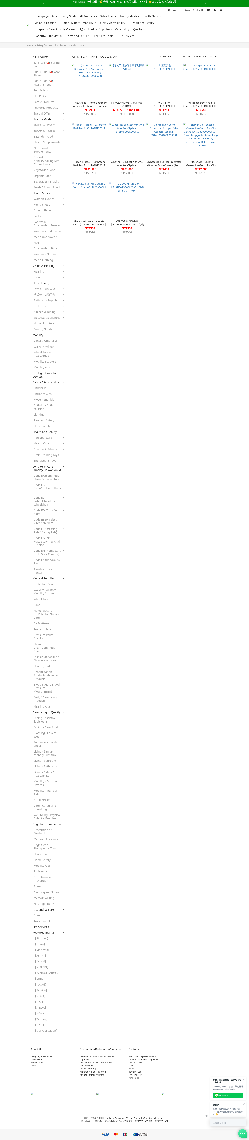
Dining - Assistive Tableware (45, 719)
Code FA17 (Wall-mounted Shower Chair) (79, 646)
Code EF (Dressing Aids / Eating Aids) (45, 530)
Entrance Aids (43, 394)
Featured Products (46, 108)
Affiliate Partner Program (92, 1074)
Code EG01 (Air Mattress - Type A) (80, 541)
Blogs (33, 1065)
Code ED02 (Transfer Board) (78, 522)
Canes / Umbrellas (45, 341)
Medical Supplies (99, 29)
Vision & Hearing (45, 23)
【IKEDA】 (40, 1007)
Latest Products (44, 102)
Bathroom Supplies (46, 300)
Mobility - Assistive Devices (46, 783)
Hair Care (74, 439)
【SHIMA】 (41, 979)
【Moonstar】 (43, 950)
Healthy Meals (128, 16)
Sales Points (108, 16)
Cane (37, 605)
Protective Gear (78, 445)
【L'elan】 (40, 944)
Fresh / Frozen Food (47, 187)
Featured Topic (103, 36)
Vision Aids (75, 284)
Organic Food (42, 176)
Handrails (40, 388)
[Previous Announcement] (44, 3)
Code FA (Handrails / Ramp (47, 561)
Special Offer (42, 113)
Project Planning (88, 1068)
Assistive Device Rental (44, 571)
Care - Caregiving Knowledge (45, 807)
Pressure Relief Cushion (43, 636)
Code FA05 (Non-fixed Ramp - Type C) (80, 615)
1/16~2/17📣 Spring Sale (47, 64)
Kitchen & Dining (45, 312)
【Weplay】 (41, 1019)
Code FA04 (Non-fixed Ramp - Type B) (80, 602)
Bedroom (40, 306)
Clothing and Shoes (46, 892)
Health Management (77, 470)
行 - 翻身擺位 (42, 800)
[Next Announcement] (205, 3)
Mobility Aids (42, 367)
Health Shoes (150, 16)
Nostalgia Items (44, 904)
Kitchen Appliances (80, 325)
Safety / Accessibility (112, 23)
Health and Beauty (142, 23)
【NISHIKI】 (42, 967)
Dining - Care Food (46, 727)
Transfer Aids (42, 629)
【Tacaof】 (41, 984)
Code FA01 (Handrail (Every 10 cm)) (80, 564)
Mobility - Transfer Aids (45, 792)
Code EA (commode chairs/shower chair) (47, 477)
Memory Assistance (46, 839)
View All (31, 45)
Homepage (42, 16)
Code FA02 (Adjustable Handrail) (75, 577)
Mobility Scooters (45, 361)
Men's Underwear (45, 237)
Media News (37, 1062)
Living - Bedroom (45, 761)
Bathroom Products (81, 302)
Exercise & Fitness (45, 449)
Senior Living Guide (64, 16)
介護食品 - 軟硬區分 (46, 125)
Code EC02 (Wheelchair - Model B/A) (81, 502)
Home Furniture (44, 323)
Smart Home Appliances (76, 350)
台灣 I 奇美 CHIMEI (80, 179)
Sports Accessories (80, 456)
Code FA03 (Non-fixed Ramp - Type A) (80, 590)
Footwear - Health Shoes (45, 744)
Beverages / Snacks (46, 181)
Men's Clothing (43, 260)
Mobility (88, 23)
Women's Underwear (47, 231)
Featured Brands (43, 932)
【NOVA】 (40, 996)
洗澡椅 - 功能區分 (44, 295)
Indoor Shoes (42, 210)
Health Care (41, 443)
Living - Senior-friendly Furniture (45, 753)
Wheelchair (41, 599)
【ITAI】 (39, 1002)
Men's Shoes (42, 205)
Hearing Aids (76, 273)
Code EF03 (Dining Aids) (80, 532)
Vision (38, 277)
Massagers (75, 462)
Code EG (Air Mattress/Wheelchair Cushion (47, 541)
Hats (37, 243)
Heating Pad (42, 666)
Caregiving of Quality (129, 29)
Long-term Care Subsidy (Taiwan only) (59, 29)
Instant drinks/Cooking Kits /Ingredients (46, 160)
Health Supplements (47, 142)
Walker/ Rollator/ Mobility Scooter (45, 591)
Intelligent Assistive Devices (45, 374)
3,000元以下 (75, 290)
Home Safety (42, 426)
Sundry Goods (43, 329)
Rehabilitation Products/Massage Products (46, 675)
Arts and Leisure (78, 36)
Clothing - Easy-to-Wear (45, 734)
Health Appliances (80, 319)
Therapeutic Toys (45, 461)
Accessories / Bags (45, 248)
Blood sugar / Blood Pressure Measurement (47, 688)
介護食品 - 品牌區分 (46, 131)
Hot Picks (40, 96)
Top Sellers (41, 90)
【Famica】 (41, 990)
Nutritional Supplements (42, 149)
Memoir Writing (44, 898)
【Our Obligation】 (46, 1031)
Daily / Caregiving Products (45, 699)
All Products (87, 16)
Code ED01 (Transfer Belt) (77, 513)
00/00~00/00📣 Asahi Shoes (47, 73)
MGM (131, 1068)
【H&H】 (39, 1025)
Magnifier (74, 279)
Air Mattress (41, 623)
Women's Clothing (45, 254)
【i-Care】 (40, 1013)
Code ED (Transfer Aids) (45, 512)
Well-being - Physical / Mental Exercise (47, 816)
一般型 (72, 296)
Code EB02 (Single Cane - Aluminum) (80, 488)
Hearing (39, 271)
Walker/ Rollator (44, 346)
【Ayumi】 (40, 961)
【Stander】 (42, 938)
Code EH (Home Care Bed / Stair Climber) (47, 552)
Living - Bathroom (45, 766)
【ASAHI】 (40, 956)
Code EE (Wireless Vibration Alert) (45, 521)
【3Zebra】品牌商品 (46, 973)
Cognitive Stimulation (49, 36)
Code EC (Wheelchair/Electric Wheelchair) (47, 501)
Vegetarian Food (44, 170)
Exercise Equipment (81, 451)
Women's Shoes (44, 199)
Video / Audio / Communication (78, 341)
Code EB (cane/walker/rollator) (47, 488)
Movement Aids (44, 399)
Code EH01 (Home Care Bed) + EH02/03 (80, 555)
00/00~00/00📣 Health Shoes (43, 83)
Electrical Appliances (47, 318)
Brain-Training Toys (46, 455)
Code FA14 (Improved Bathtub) (81, 635)
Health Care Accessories (76, 480)
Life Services (126, 36)
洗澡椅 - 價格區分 (44, 289)
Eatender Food (43, 136)
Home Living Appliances (76, 332)
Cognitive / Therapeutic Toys (45, 846)
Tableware (75, 313)
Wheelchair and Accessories (44, 354)
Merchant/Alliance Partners (93, 1071)
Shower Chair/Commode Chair (44, 647)
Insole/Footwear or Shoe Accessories (46, 658)
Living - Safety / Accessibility (44, 774)
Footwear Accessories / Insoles (47, 223)
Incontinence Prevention (42, 879)
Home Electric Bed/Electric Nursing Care (47, 614)
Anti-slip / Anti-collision (72, 45)
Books (38, 886)
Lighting (39, 414)
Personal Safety (44, 420)
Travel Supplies (43, 921)
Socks (37, 216)
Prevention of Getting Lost (43, 831)
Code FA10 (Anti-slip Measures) (81, 626)
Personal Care (43, 438)
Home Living (70, 23)
